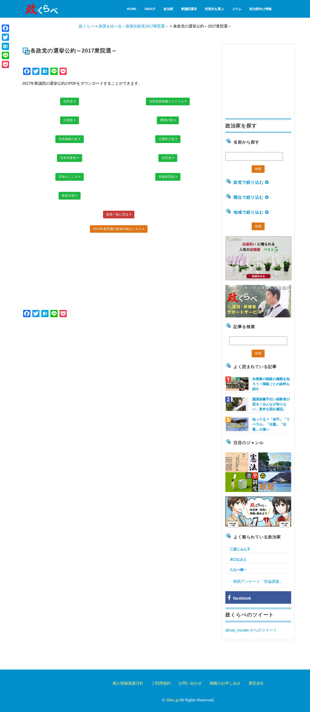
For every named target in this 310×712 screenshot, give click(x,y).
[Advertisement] (70, 358)
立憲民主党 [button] (167, 139)
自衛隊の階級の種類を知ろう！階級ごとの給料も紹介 (271, 384)
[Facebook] (5, 28)
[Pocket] (5, 64)
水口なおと (238, 559)
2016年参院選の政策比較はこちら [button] (118, 229)
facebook (241, 598)
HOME (131, 9)
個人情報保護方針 (128, 683)
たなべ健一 (238, 569)
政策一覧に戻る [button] (117, 214)
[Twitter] (5, 37)
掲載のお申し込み (225, 683)
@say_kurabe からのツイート (251, 630)
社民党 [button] (167, 158)
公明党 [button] (68, 120)
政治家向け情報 (260, 9)
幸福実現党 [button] (167, 176)
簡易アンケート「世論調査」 (258, 581)
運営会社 (256, 683)
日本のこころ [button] (69, 176)
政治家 (168, 9)
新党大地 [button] (68, 195)
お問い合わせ (190, 683)
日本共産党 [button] (68, 158)
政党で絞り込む (249, 182)
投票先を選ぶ (214, 9)
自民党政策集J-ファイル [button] (167, 101)
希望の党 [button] (167, 120)
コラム (236, 9)
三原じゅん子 (240, 549)
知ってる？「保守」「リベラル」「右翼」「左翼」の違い (271, 424)
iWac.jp (172, 700)
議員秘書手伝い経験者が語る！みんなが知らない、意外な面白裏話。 (271, 404)
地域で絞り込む (249, 212)
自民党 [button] (68, 101)
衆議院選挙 (189, 9)
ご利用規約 (161, 683)
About (150, 9)
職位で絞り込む (249, 197)
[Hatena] (5, 46)
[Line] (5, 55)
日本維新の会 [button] (69, 139)
